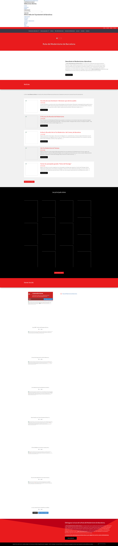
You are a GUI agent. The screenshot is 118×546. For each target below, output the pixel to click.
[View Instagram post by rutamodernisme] (52, 324)
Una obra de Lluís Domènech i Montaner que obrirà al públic (58, 101)
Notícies (51, 31)
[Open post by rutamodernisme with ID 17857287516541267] (40, 403)
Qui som (77, 31)
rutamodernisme (40, 302)
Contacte (87, 31)
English (25, 8)
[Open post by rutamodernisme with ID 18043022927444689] (40, 463)
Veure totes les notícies (29, 181)
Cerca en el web (27, 11)
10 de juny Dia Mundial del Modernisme (52, 116)
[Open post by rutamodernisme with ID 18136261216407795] (40, 493)
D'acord (95, 544)
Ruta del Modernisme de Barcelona (69, 293)
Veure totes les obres (59, 272)
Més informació (69, 74)
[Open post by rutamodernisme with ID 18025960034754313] (40, 373)
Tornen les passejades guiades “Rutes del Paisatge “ (56, 164)
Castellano (26, 7)
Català (29, 2)
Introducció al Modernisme (70, 31)
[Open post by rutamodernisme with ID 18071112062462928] (40, 343)
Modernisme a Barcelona (33, 31)
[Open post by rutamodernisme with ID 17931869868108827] (40, 313)
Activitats (82, 31)
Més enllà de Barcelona (59, 31)
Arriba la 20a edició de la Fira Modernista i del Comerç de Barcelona (60, 132)
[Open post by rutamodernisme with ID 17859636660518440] (40, 433)
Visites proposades (44, 31)
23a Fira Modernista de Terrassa (49, 148)
